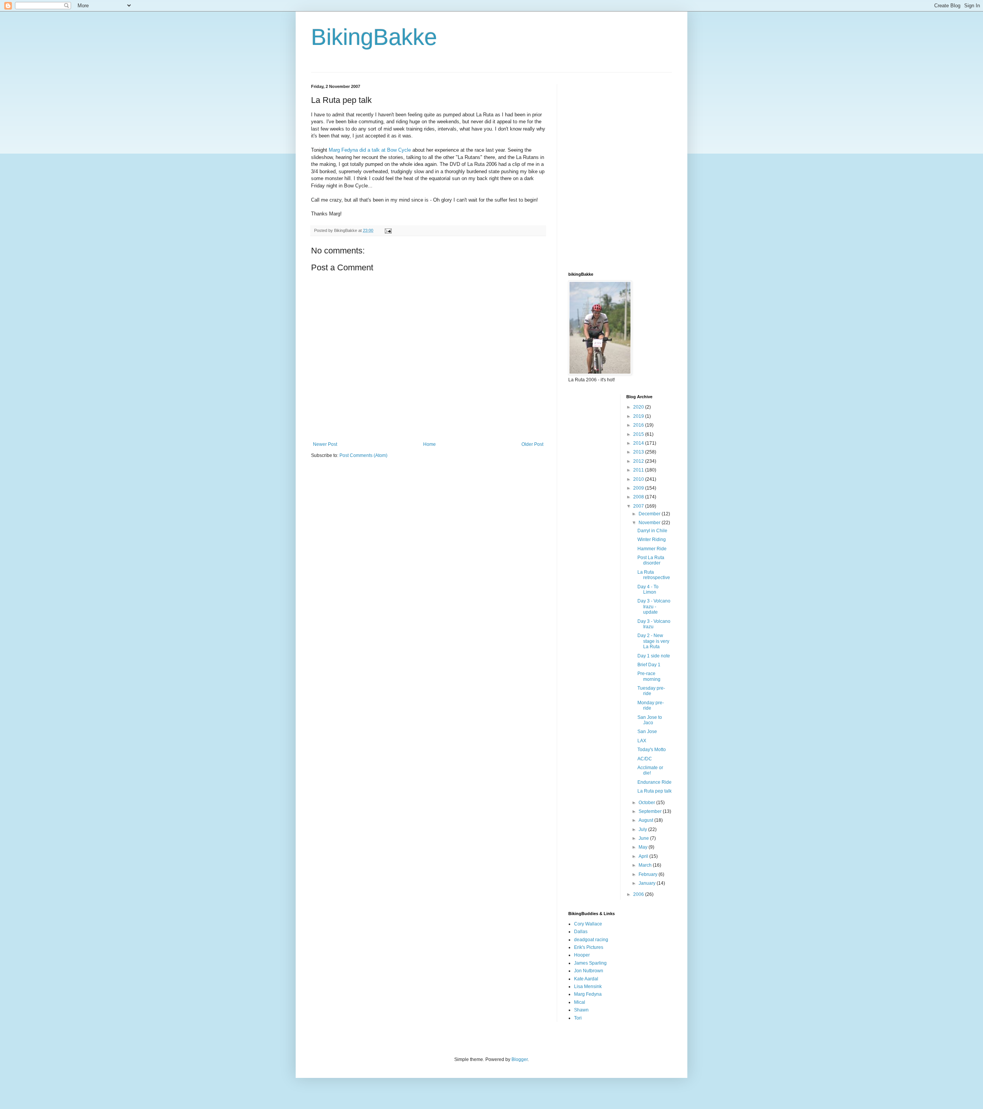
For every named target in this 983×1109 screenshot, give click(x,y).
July (643, 829)
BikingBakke (374, 37)
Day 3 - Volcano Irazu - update (653, 606)
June (644, 838)
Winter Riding (651, 539)
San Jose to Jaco (649, 720)
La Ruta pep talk (654, 791)
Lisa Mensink (588, 986)
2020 (639, 407)
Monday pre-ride (650, 705)
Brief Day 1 (648, 664)
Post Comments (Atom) (363, 455)
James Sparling (590, 963)
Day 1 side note (653, 656)
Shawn (581, 1010)
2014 (639, 443)
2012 (639, 461)
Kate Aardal (586, 979)
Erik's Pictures (588, 947)
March (646, 865)
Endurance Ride (654, 782)
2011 (639, 470)
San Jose (647, 731)
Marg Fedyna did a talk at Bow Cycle (370, 150)
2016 (639, 425)
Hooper (582, 955)
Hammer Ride (652, 548)
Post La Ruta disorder (650, 560)
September (651, 811)
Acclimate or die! (650, 770)
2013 (639, 452)
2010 (639, 479)
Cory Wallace (588, 924)
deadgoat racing (591, 939)
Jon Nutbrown (588, 970)
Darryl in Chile (652, 530)
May (644, 847)
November (650, 522)
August (646, 820)
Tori (578, 1018)
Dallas (580, 931)
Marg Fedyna (588, 994)
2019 (639, 416)
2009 (639, 488)
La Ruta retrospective (653, 574)
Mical (579, 1002)
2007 (639, 506)
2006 (639, 894)
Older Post (532, 444)
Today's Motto (651, 749)
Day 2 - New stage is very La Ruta (653, 641)
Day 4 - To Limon (648, 589)
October (647, 802)
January (648, 883)
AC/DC (644, 758)
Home (429, 444)
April (644, 856)
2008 (639, 497)
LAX (641, 740)
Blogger (519, 1059)
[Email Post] (388, 230)
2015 (639, 434)
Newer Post (325, 444)
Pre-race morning (648, 676)
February (649, 874)
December (650, 513)
